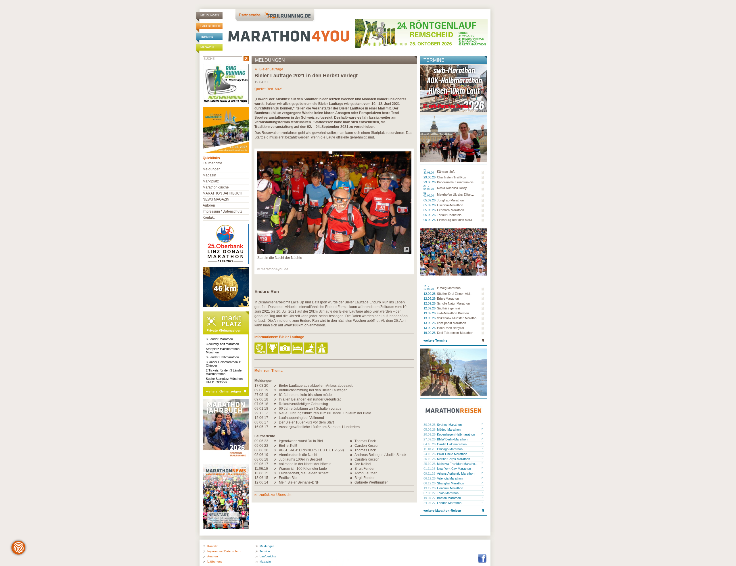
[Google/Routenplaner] (322, 348)
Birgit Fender (364, 469)
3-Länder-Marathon (219, 339)
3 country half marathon (222, 344)
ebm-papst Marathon (451, 323)
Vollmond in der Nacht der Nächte (305, 464)
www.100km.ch (296, 325)
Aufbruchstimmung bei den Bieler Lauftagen (313, 390)
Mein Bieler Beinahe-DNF (299, 482)
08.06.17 (261, 422)
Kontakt (208, 217)
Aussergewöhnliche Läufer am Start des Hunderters (319, 427)
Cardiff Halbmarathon (452, 444)
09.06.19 (261, 390)
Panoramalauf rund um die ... (457, 182)
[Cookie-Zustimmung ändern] (18, 548)
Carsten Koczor (366, 446)
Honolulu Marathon (450, 488)
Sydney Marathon (449, 424)
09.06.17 (261, 464)
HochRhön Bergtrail (450, 328)
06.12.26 (429, 478)
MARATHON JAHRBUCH (222, 193)
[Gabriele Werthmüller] (352, 482)
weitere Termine (435, 340)
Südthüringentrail (448, 308)
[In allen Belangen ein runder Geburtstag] (276, 399)
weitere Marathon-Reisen (442, 510)
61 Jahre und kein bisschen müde (305, 395)
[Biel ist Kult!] (276, 445)
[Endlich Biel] (276, 477)
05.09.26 (429, 200)
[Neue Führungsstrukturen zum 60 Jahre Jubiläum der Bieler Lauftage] (276, 413)
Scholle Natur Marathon (453, 303)
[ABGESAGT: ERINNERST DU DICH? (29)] (276, 450)
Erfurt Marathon (448, 298)
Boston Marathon (449, 498)
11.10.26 (429, 449)
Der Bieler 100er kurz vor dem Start (306, 422)
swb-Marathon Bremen (453, 313)
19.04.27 (429, 498)
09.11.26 (429, 473)
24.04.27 (429, 503)
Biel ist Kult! (288, 446)
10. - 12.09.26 (429, 287)
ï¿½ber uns (214, 561)
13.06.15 (261, 473)
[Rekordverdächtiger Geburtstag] (276, 404)
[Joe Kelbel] (352, 464)
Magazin (207, 47)
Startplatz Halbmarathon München (222, 350)
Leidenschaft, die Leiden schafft (303, 473)
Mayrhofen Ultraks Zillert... (455, 194)
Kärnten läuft (446, 171)
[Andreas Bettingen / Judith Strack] (352, 454)
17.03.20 (261, 386)
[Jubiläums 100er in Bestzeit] (276, 459)
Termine (206, 36)
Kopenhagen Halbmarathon (456, 434)
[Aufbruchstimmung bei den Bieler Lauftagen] (276, 390)
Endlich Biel (288, 478)
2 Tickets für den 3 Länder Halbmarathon (224, 372)
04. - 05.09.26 (429, 187)
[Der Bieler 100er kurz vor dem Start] (276, 422)
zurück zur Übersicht (275, 495)
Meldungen (209, 15)
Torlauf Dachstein (449, 215)
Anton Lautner (365, 473)
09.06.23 (261, 441)
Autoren (209, 205)
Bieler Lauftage (271, 69)
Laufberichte (211, 26)
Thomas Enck (365, 441)
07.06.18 (261, 404)
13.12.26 (429, 488)
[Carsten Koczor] (352, 445)
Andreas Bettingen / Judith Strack (380, 455)
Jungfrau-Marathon (450, 200)
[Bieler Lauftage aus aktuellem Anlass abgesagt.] (276, 385)
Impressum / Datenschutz (222, 211)
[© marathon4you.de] (334, 253)
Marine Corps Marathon (453, 459)
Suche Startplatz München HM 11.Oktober (224, 380)
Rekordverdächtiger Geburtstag (303, 404)
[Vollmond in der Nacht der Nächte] (276, 464)
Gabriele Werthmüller (371, 482)
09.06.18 (261, 399)
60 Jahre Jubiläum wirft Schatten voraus (310, 409)
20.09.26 (429, 434)
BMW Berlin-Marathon (452, 439)
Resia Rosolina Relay (452, 188)
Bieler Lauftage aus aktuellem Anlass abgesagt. (316, 386)
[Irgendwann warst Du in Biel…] (276, 441)
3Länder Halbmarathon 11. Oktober (224, 363)
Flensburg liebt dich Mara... (456, 220)
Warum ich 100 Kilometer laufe (303, 469)
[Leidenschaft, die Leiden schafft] (276, 473)
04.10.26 (429, 444)
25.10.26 (429, 459)
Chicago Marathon (450, 449)
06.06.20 (261, 450)
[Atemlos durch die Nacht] (276, 454)
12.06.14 (261, 482)
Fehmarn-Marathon (450, 210)
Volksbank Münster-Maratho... (458, 318)
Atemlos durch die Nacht (298, 455)
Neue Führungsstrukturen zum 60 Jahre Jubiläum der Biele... (326, 413)
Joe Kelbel (362, 464)
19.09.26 (429, 332)
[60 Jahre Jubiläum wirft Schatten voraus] (276, 408)
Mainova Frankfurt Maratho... (457, 463)
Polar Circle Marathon (452, 454)
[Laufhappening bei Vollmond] (276, 417)
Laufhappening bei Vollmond (301, 418)
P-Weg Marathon (449, 288)
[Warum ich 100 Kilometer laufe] (276, 468)
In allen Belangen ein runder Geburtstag (310, 399)
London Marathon (449, 503)
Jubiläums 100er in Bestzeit (300, 459)
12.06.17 (261, 418)
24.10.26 (429, 454)
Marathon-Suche (216, 187)
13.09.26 (429, 313)
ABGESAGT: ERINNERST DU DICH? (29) (311, 450)
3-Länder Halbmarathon (222, 357)
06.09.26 (429, 220)
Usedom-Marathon (450, 205)
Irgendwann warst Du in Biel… (302, 441)
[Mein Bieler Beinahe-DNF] (276, 482)
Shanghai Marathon (450, 483)
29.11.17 (261, 413)
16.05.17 (261, 427)
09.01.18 (261, 409)
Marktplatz (211, 181)
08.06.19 (261, 455)
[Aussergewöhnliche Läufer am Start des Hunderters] (276, 427)
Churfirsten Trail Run (451, 177)
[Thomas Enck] (352, 441)
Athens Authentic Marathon (455, 473)
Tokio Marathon (448, 493)
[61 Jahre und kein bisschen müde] (276, 394)
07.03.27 (429, 493)
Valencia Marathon (450, 478)
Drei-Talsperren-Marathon (455, 332)
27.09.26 (429, 439)
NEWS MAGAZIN (216, 199)
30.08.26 (429, 424)
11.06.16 (261, 469)
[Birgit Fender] (352, 468)
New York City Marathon (454, 468)
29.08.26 (429, 177)
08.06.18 (261, 459)
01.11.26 (429, 468)
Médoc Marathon (449, 429)
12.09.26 (429, 293)
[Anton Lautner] (352, 473)
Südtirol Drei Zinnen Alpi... (454, 293)
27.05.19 (261, 395)
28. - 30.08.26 (429, 171)
